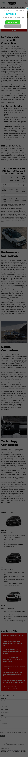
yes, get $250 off (12, 22)
